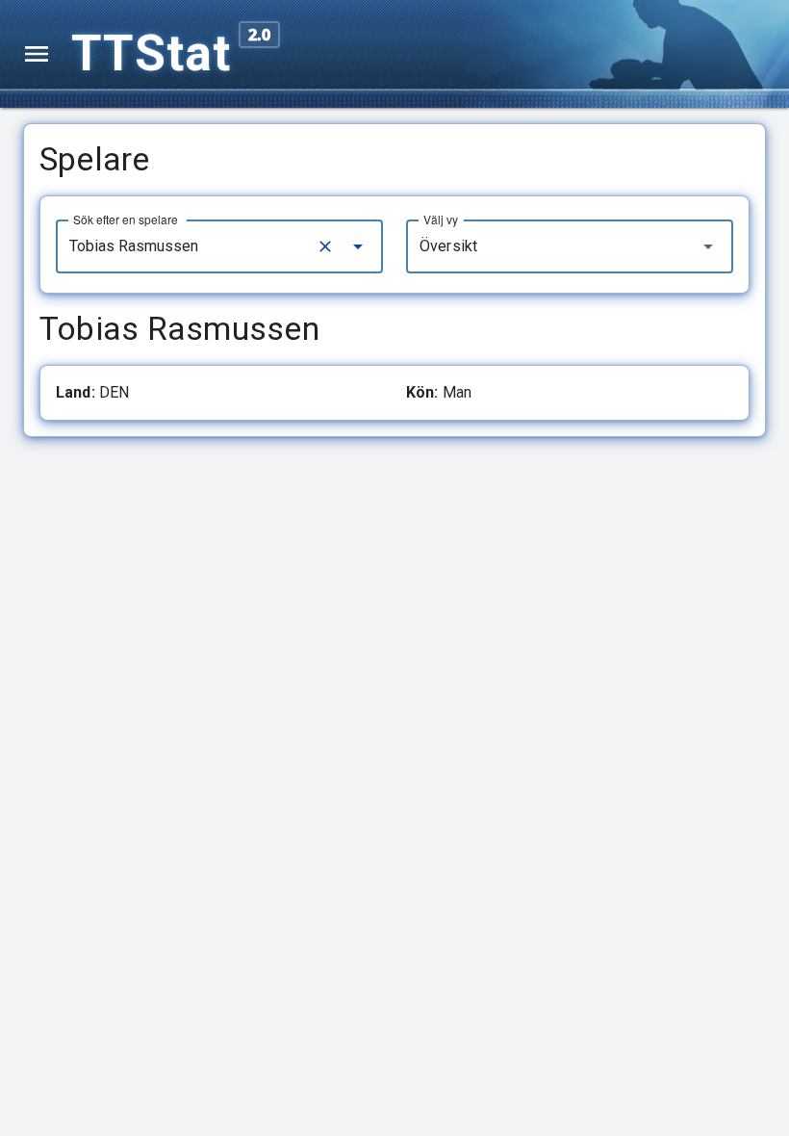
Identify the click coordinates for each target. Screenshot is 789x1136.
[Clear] (325, 246)
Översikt (448, 246)
